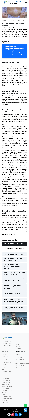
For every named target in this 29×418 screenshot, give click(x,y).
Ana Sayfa (18, 338)
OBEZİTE (5, 360)
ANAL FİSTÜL (6, 382)
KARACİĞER (6, 394)
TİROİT (5, 376)
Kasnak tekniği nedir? (11, 46)
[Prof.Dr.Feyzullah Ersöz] (12, 2)
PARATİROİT (6, 378)
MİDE (4, 392)
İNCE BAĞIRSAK (7, 396)
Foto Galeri (19, 340)
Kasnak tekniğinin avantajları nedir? (15, 52)
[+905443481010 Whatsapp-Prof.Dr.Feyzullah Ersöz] (25, 405)
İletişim (18, 346)
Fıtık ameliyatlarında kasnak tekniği (13, 20)
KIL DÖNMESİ (7, 372)
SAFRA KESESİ (7, 362)
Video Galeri (19, 342)
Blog (17, 344)
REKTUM (5, 402)
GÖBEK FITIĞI (7, 374)
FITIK (4, 354)
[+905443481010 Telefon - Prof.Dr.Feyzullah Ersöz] (25, 410)
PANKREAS (6, 388)
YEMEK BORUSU (7, 390)
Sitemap (18, 348)
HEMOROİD (6, 380)
